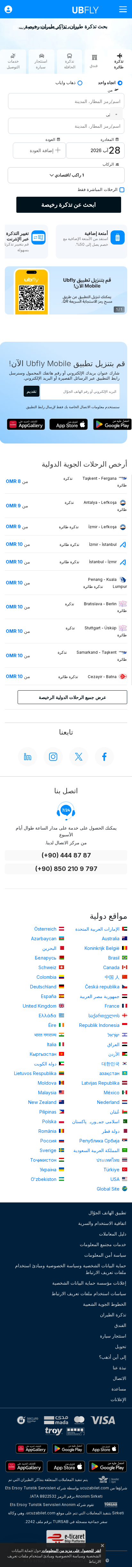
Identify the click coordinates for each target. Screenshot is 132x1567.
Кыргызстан (44, 1054)
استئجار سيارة (113, 1336)
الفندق (120, 1325)
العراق (114, 1044)
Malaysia (48, 1092)
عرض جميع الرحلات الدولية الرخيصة (72, 697)
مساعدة (118, 1388)
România (48, 1131)
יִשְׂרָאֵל (114, 1034)
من (110, 90)
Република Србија (100, 1140)
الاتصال (119, 1378)
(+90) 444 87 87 (66, 855)
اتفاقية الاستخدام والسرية (102, 1223)
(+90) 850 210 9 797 (66, 869)
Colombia (47, 977)
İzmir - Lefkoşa (88, 526)
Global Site (109, 1189)
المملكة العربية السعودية (97, 1150)
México (112, 1092)
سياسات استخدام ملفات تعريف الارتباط (89, 1293)
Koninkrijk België (103, 948)
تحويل (120, 1346)
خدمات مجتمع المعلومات (103, 1244)
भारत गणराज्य (46, 1034)
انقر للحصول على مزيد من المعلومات (71, 1550)
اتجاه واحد (107, 82)
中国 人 (113, 977)
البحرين (50, 948)
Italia (52, 1044)
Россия (49, 1140)
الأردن (114, 1054)
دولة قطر (111, 1131)
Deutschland (44, 986)
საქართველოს (104, 1015)
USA (116, 1179)
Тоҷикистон (44, 1160)
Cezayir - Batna (87, 676)
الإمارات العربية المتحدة (98, 929)
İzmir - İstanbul (88, 544)
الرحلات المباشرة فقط (98, 189)
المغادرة (107, 139)
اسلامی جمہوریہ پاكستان (96, 1121)
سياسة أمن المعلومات (105, 1255)
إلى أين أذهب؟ (112, 1357)
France (113, 1006)
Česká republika (103, 986)
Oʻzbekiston (44, 1179)
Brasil (114, 957)
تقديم (32, 391)
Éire (53, 1025)
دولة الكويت (46, 1063)
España (49, 996)
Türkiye (112, 1169)
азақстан (110, 1073)
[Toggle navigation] (120, 9)
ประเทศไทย (108, 1160)
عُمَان (115, 1112)
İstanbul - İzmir (88, 561)
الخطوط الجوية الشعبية (104, 1304)
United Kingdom (40, 1006)
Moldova (48, 1083)
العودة (50, 139)
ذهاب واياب (65, 82)
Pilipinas (48, 1112)
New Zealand (43, 1102)
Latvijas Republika (101, 1083)
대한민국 (111, 1063)
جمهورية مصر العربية (100, 996)
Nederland (109, 1102)
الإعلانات (118, 1399)
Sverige (49, 1150)
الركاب (108, 164)
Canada (112, 967)
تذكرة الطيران (113, 1314)
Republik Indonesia (100, 1025)
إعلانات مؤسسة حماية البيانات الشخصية (89, 1283)
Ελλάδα (48, 1015)
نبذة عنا (119, 1367)
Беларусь (46, 957)
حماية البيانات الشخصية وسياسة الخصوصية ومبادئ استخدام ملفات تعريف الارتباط (70, 1269)
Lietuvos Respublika (36, 1073)
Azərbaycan (44, 938)
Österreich (46, 929)
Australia (111, 938)
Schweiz (48, 967)
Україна (49, 1169)
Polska (50, 1121)
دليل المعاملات (112, 1233)
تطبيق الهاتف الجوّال (107, 1212)
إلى (108, 114)
